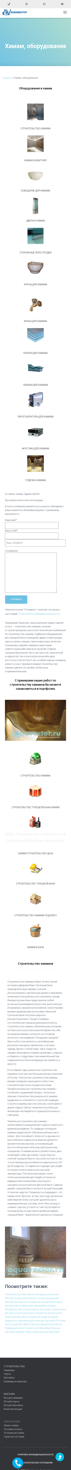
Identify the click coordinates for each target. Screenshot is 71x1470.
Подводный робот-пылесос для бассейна (27, 1328)
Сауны (7, 1374)
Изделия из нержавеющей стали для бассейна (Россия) (35, 1320)
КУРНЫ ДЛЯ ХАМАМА (35, 284)
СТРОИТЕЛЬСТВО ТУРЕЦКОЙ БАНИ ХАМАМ (35, 807)
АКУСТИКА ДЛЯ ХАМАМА (35, 448)
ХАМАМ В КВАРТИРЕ (35, 160)
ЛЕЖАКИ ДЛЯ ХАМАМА (35, 385)
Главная (6, 77)
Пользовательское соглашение (35, 1463)
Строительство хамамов (35, 963)
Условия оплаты (13, 1429)
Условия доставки (14, 1433)
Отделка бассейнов (30, 1305)
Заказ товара (11, 1425)
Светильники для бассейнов (46, 1324)
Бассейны (9, 1377)
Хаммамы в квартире (15, 1381)
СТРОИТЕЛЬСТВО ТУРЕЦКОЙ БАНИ (35, 883)
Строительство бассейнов (19, 1294)
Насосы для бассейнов (17, 1324)
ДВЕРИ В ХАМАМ (35, 220)
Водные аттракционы (29, 1302)
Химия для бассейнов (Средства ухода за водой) (31, 1317)
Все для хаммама (13, 1397)
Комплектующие (13, 1409)
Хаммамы (9, 1370)
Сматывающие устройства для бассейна (39, 1313)
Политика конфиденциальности (35, 1454)
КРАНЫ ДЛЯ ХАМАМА (35, 321)
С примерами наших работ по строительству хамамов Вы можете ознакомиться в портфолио (35, 684)
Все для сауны (11, 1401)
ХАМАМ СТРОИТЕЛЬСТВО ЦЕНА (35, 853)
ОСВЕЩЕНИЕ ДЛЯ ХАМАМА (35, 190)
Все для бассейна (13, 1405)
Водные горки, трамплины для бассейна (38, 1332)
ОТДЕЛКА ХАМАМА (35, 480)
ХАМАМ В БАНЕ (35, 947)
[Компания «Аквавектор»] (16, 12)
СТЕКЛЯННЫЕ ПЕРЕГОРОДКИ (35, 252)
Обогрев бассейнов (28, 1309)
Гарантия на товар (14, 1436)
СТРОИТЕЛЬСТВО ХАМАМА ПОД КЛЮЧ (35, 915)
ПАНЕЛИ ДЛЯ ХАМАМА (35, 353)
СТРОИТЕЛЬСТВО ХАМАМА (35, 128)
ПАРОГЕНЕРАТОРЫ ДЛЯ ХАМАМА (36, 416)
